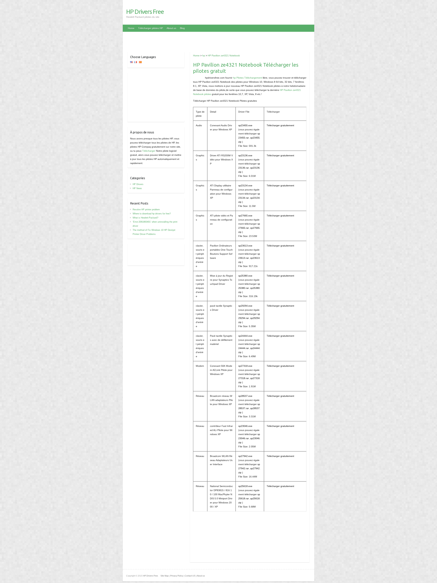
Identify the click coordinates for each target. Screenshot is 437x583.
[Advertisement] (218, 39)
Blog (182, 28)
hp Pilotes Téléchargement (247, 77)
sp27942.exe (245, 456)
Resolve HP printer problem (146, 209)
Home (131, 28)
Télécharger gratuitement (280, 125)
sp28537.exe (245, 396)
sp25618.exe (245, 486)
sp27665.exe (245, 215)
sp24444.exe (245, 335)
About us (171, 28)
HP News (137, 188)
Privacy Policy (176, 576)
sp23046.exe (245, 426)
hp (203, 55)
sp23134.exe (245, 185)
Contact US (190, 576)
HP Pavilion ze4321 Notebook (224, 55)
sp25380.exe (245, 275)
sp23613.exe (245, 245)
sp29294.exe (245, 305)
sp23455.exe (245, 125)
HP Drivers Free (145, 11)
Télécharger (148, 150)
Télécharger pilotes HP (150, 28)
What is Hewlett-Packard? (145, 217)
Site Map (164, 576)
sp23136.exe (245, 155)
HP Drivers (138, 184)
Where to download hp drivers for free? (152, 213)
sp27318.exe (245, 366)
